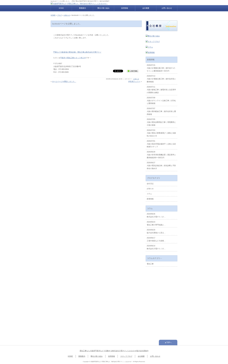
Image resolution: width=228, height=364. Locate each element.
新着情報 (150, 199)
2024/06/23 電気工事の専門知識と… (156, 223)
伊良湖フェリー (134, 81)
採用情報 (124, 8)
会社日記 (150, 184)
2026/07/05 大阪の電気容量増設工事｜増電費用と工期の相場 (161, 122)
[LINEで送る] (132, 71)
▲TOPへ (168, 342)
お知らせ (67, 15)
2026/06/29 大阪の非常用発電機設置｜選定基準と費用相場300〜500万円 (161, 155)
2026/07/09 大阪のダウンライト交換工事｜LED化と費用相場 (161, 100)
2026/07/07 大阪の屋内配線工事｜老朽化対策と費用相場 (161, 111)
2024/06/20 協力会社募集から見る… (156, 231)
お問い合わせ (167, 8)
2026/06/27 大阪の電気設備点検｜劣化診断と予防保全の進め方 (161, 165)
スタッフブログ (126, 356)
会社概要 (145, 8)
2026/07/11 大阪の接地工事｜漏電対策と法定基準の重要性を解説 (161, 90)
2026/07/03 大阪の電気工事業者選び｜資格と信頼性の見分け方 (161, 133)
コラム (149, 194)
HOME (61, 8)
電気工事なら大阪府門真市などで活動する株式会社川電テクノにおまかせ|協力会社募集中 (114, 351)
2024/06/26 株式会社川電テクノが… (156, 215)
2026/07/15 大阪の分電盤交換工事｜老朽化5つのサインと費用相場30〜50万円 (161, 68)
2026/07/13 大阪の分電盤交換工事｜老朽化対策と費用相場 (161, 79)
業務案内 (82, 8)
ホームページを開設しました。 (64, 81)
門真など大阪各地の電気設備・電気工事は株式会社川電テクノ (77, 52)
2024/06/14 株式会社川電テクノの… (156, 247)
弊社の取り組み (104, 8)
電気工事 (150, 264)
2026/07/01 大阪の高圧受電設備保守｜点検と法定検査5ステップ (161, 144)
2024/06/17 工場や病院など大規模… (156, 239)
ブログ (59, 15)
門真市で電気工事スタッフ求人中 (73, 58)
